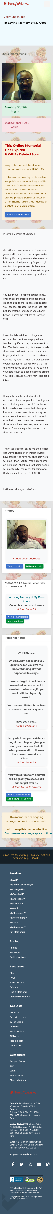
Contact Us (16, 1046)
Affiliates (14, 1036)
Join (12, 1066)
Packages (15, 953)
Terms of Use (17, 982)
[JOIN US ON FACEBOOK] (12, 1164)
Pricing (15, 941)
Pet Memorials (17, 932)
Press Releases (18, 1017)
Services (16, 873)
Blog (12, 973)
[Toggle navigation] (47, 4)
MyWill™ (14, 880)
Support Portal (17, 1061)
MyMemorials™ (18, 927)
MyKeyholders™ (18, 918)
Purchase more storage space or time (28, 833)
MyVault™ (15, 908)
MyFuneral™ (16, 904)
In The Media (17, 1022)
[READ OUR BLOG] (48, 1164)
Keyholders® (16, 1075)
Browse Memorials (20, 997)
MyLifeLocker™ (17, 899)
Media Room (17, 1041)
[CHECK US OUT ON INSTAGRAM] (30, 1164)
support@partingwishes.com (23, 1154)
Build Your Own (18, 957)
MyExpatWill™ (17, 894)
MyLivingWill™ (17, 889)
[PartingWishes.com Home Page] (16, 4)
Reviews (14, 1027)
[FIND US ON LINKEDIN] (39, 1164)
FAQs (12, 978)
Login (12, 1071)
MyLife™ (14, 923)
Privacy (14, 987)
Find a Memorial (18, 992)
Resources (17, 966)
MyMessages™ (18, 913)
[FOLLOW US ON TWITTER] (21, 1164)
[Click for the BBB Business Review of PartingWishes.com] (16, 1179)
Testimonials (17, 1031)
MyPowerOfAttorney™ (21, 885)
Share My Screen (19, 1080)
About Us (16, 1006)
